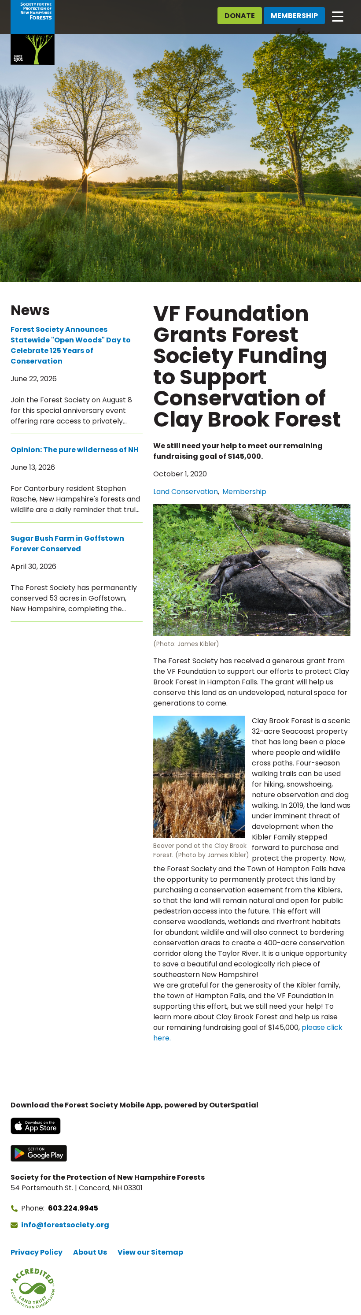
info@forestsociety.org (65, 1225)
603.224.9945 (73, 1208)
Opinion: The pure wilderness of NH (75, 450)
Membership (294, 16)
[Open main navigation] (337, 15)
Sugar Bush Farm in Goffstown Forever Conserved (67, 543)
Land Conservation (185, 492)
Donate (240, 16)
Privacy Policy (37, 1252)
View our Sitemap (150, 1252)
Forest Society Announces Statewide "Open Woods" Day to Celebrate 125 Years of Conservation (71, 345)
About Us (90, 1252)
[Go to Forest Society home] (33, 32)
